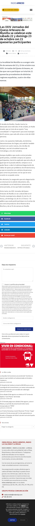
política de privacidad (17, 284)
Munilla (10, 53)
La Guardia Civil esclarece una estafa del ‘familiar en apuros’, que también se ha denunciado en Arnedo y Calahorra (16, 378)
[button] (31, 10)
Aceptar (12, 520)
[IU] (17, 355)
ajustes (23, 514)
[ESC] (17, 19)
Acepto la (14, 284)
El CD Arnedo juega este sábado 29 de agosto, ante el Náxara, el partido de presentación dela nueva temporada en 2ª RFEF (17, 404)
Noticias (14, 53)
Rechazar (22, 520)
